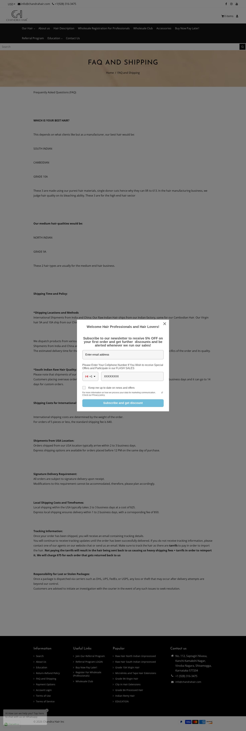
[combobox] (90, 376)
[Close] (165, 324)
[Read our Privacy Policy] (162, 393)
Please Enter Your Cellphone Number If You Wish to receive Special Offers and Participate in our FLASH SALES (122, 367)
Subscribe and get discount (123, 403)
